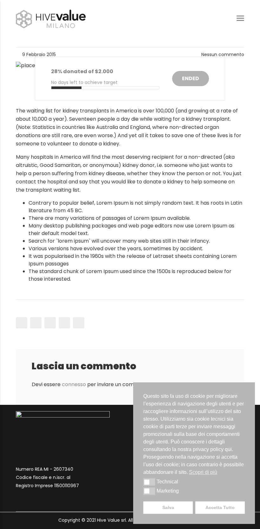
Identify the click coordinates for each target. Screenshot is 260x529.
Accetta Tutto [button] (220, 507)
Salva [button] (168, 507)
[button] (149, 481)
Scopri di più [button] (203, 472)
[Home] (51, 18)
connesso (74, 384)
